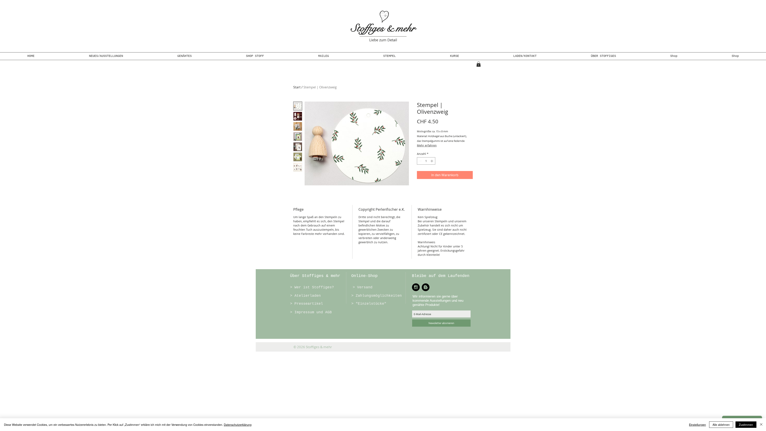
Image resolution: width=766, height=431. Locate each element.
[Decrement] (420, 160)
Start (297, 87)
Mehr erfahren (427, 145)
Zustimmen (746, 425)
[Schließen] (761, 424)
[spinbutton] (426, 160)
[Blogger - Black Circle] (425, 287)
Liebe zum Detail (383, 40)
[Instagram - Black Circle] (416, 287)
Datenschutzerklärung (238, 425)
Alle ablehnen (721, 425)
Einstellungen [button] (697, 425)
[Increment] (432, 160)
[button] (184, 56)
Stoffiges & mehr (383, 28)
